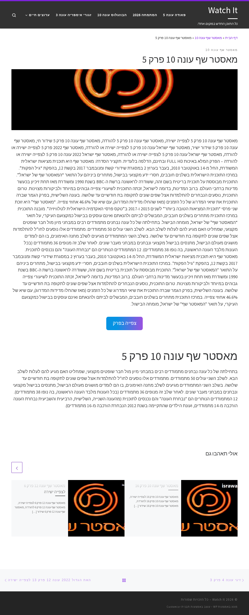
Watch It (218, 599)
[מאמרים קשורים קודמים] (28, 467)
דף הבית (231, 38)
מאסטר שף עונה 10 (208, 38)
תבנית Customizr (178, 606)
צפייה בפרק (124, 323)
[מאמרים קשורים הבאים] (16, 467)
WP (215, 606)
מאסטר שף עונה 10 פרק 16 (156, 485)
